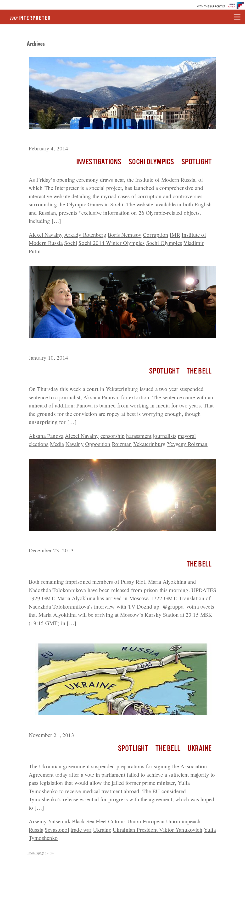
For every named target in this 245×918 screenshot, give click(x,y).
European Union (161, 821)
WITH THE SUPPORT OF (211, 7)
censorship (112, 435)
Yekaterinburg (149, 443)
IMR (175, 234)
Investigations (98, 162)
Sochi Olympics (151, 162)
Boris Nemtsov (124, 234)
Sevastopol (57, 829)
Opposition (98, 443)
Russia (36, 829)
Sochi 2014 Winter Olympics (111, 242)
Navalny (75, 443)
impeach (191, 821)
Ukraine (200, 748)
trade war (81, 829)
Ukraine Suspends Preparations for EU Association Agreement (113, 724)
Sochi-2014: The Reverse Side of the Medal (88, 137)
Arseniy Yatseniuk (50, 821)
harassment (138, 435)
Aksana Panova (46, 435)
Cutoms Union (124, 821)
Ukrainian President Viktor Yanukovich (157, 829)
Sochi (70, 242)
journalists (164, 435)
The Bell (199, 371)
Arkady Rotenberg (85, 234)
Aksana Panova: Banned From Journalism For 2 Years (102, 346)
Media (57, 443)
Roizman (122, 443)
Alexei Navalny (46, 234)
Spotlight (196, 162)
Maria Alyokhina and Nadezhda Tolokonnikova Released (106, 539)
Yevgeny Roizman (187, 443)
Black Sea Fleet (89, 821)
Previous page (35, 853)
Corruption (155, 234)
